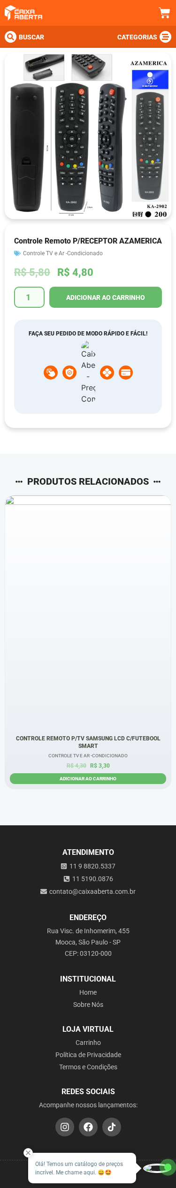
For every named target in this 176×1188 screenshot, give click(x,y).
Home (88, 992)
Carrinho (88, 1042)
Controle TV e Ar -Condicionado (63, 253)
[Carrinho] (164, 13)
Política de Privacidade (88, 1055)
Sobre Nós (88, 1004)
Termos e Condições (88, 1067)
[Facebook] (88, 1127)
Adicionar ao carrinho (105, 297)
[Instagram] (64, 1127)
